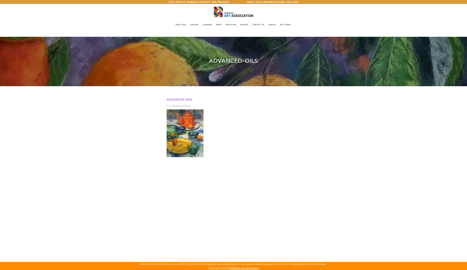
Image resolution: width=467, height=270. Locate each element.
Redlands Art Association (244, 268)
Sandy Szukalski (182, 105)
